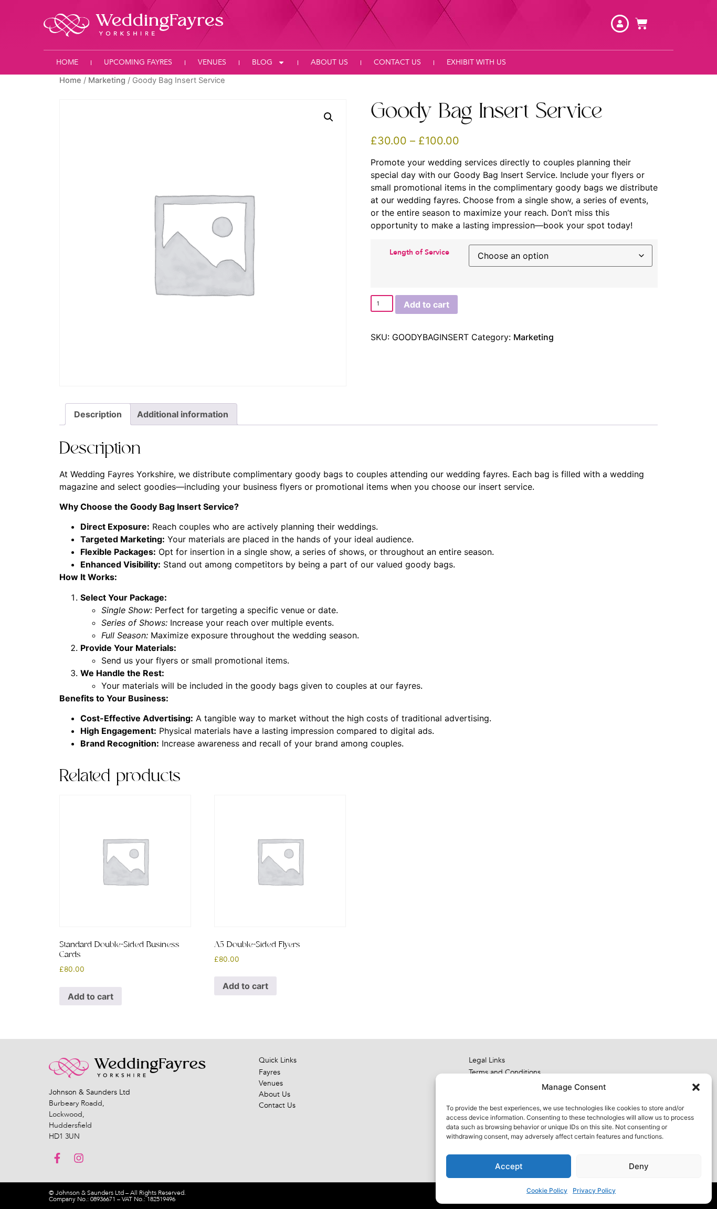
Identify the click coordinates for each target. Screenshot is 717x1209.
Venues (212, 62)
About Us (329, 62)
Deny (639, 1166)
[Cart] (641, 23)
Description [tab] (98, 414)
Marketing (106, 80)
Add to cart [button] (90, 996)
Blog (262, 62)
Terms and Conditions (505, 1072)
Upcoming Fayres (138, 62)
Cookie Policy (546, 1190)
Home (67, 62)
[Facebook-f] (57, 1158)
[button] (696, 1087)
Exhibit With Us (476, 62)
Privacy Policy (594, 1190)
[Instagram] (78, 1158)
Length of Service (419, 252)
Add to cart (426, 304)
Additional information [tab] (182, 414)
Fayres (269, 1072)
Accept (509, 1166)
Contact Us (397, 62)
